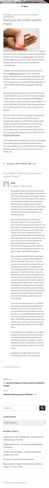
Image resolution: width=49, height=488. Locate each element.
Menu (26, 6)
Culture (10, 164)
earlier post (27, 57)
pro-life (32, 164)
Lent (17, 164)
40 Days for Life (15, 74)
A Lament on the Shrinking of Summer (18, 459)
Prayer (24, 164)
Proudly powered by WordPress (14, 483)
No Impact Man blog (11, 135)
